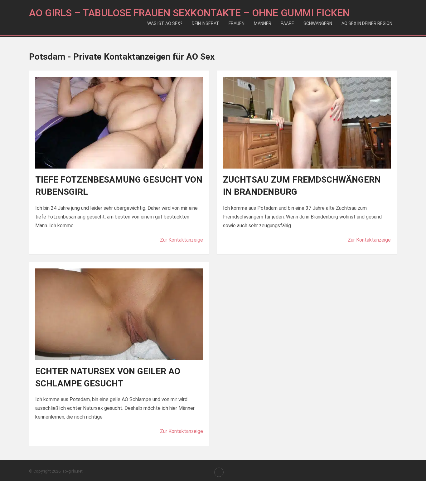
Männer (262, 23)
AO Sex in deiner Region (366, 23)
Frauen (236, 23)
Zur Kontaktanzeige (181, 240)
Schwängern (317, 23)
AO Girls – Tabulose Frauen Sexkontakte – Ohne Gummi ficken (189, 13)
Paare (287, 23)
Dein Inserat (205, 23)
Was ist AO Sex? (164, 23)
